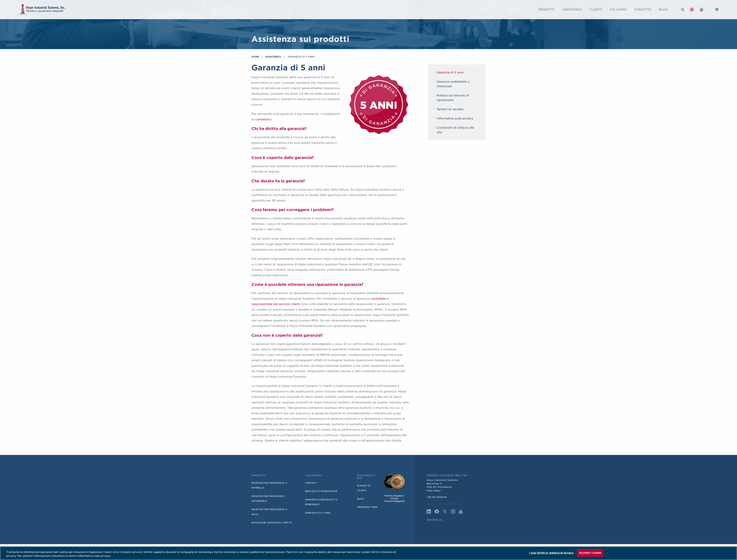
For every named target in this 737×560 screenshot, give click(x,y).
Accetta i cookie (590, 552)
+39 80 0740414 (437, 497)
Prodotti (546, 9)
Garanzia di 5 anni (450, 72)
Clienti (596, 9)
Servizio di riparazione (321, 491)
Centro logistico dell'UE (447, 475)
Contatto (642, 9)
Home (255, 56)
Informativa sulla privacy (455, 118)
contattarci (263, 119)
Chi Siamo (618, 9)
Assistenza (572, 9)
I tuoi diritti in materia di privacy (551, 552)
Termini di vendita (450, 109)
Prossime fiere (367, 507)
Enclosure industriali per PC (271, 522)
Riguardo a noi (366, 476)
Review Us (434, 520)
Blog (663, 9)
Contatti (311, 483)
